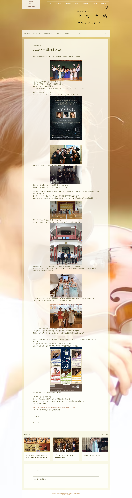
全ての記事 (27, 33)
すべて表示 (105, 434)
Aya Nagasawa (67, 494)
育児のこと (68, 33)
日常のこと (77, 33)
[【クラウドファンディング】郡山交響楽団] (66, 445)
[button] (58, 3)
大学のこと (58, 33)
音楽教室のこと (48, 33)
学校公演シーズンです (92, 455)
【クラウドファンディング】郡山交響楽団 (65, 456)
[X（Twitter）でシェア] (38, 422)
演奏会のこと (36, 33)
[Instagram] (106, 7)
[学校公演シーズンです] (95, 445)
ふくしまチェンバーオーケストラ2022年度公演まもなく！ (36, 456)
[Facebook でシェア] (33, 422)
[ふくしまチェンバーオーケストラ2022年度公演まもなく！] (37, 445)
